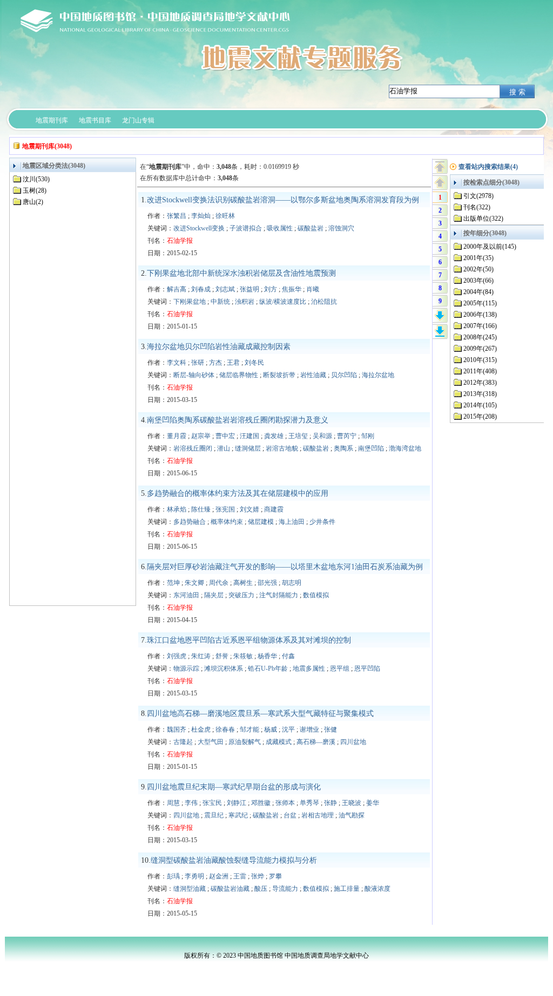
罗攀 (275, 876)
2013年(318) (480, 394)
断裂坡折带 (279, 375)
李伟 (191, 803)
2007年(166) (480, 326)
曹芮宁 (346, 436)
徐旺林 (225, 216)
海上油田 (292, 522)
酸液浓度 (377, 888)
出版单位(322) (483, 218)
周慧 (173, 803)
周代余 (218, 582)
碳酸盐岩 (310, 228)
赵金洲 (218, 876)
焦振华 (291, 289)
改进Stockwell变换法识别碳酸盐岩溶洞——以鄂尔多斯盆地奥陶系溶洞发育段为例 (283, 200)
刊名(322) (476, 207)
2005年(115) (480, 303)
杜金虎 (201, 729)
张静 (330, 803)
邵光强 (267, 582)
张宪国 (225, 509)
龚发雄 (274, 436)
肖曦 (312, 289)
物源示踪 (186, 668)
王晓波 (351, 803)
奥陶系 (343, 448)
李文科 (176, 362)
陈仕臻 (201, 509)
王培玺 (298, 436)
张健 (330, 729)
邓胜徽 (261, 803)
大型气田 (211, 742)
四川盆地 (353, 742)
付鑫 (288, 656)
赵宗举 (201, 436)
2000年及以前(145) (489, 246)
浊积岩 (244, 301)
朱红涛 (201, 656)
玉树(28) (34, 190)
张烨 (257, 876)
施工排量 (347, 888)
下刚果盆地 (189, 301)
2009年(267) (480, 348)
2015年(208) (480, 416)
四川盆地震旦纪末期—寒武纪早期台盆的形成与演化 (234, 787)
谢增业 (309, 729)
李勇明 (194, 876)
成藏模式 (279, 742)
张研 (197, 362)
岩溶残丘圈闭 (192, 448)
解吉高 (176, 289)
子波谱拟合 (246, 228)
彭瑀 (173, 876)
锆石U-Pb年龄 (268, 668)
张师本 (285, 803)
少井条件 (322, 522)
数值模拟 (316, 595)
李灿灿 (201, 216)
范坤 (173, 582)
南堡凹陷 (371, 448)
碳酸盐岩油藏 (230, 888)
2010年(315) (480, 360)
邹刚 (367, 436)
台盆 (290, 815)
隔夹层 (214, 595)
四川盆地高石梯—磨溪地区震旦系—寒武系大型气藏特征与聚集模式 (260, 714)
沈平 (288, 729)
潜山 (223, 448)
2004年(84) (478, 292)
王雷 (239, 876)
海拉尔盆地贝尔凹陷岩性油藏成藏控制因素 (219, 347)
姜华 (372, 803)
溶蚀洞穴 (341, 228)
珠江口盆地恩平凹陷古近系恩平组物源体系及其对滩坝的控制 (249, 640)
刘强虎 (176, 656)
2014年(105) (480, 405)
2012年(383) (480, 382)
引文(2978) (478, 196)
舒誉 (221, 656)
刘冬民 (254, 362)
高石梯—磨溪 (315, 742)
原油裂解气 (244, 742)
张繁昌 (176, 216)
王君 (233, 362)
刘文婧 (249, 509)
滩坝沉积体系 (223, 668)
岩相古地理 (317, 815)
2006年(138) (480, 314)
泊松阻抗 (324, 301)
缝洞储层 (248, 448)
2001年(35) (478, 258)
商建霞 (274, 509)
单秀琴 (309, 803)
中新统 (220, 301)
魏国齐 (176, 729)
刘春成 (201, 289)
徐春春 (225, 729)
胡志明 (291, 582)
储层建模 (261, 522)
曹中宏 (225, 436)
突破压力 (241, 595)
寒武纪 (238, 815)
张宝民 (212, 803)
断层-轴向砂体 (193, 375)
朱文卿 (194, 582)
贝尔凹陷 (344, 375)
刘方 (270, 289)
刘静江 (236, 803)
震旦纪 (214, 815)
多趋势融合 (189, 522)
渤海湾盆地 (405, 448)
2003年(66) (478, 280)
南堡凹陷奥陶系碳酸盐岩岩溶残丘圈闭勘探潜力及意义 (237, 420)
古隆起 (183, 742)
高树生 (243, 582)
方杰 (215, 362)
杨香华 (267, 656)
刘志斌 (225, 289)
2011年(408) (480, 371)
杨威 (270, 729)
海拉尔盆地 (378, 375)
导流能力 (285, 888)
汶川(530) (36, 179)
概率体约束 (227, 522)
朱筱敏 (243, 656)
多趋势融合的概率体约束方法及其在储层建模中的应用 (237, 493)
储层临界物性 (238, 375)
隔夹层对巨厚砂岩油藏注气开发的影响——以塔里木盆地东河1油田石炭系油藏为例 (285, 567)
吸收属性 (280, 228)
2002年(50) (478, 269)
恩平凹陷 (367, 668)
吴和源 (322, 436)
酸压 (260, 888)
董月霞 (176, 436)
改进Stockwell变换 (199, 228)
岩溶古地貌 (282, 448)
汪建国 (249, 436)
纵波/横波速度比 (282, 301)
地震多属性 (309, 668)
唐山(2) (33, 202)
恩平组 (339, 668)
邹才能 (249, 729)
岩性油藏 (313, 375)
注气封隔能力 (278, 595)
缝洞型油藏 (189, 888)
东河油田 (186, 595)
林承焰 (176, 509)
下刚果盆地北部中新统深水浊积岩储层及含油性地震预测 (241, 273)
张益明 (249, 289)
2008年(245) (480, 337)
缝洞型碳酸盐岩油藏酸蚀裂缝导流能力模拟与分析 (234, 860)
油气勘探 (352, 815)
